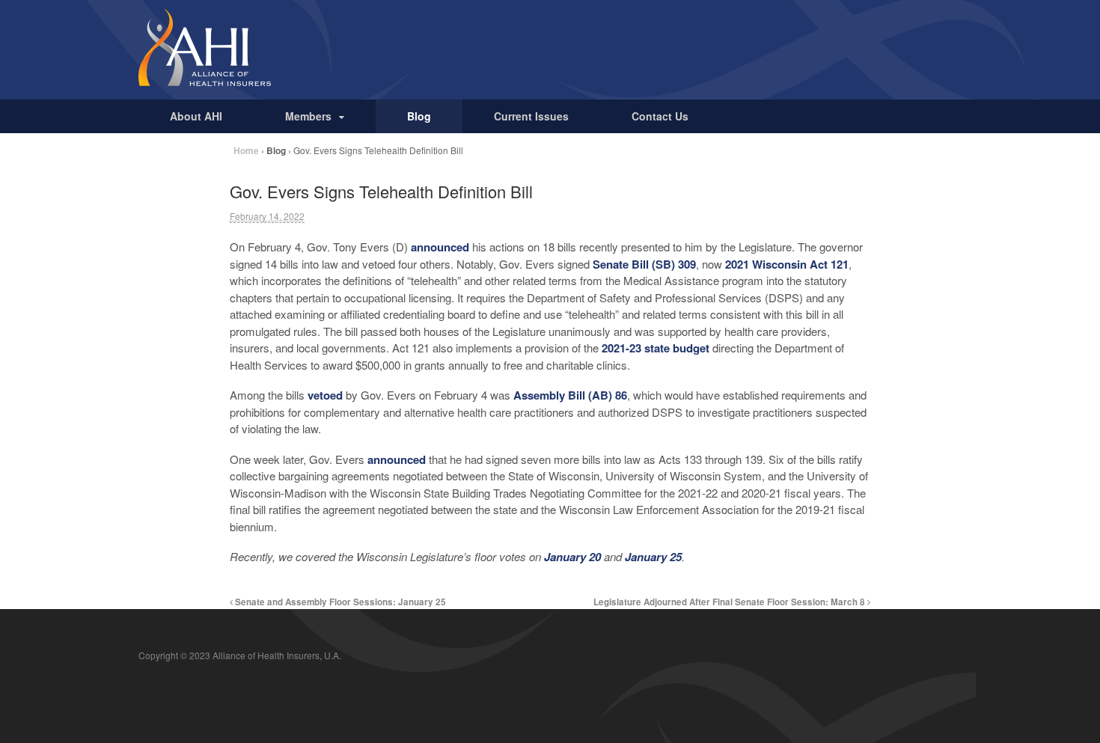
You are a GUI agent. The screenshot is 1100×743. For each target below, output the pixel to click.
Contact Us (660, 115)
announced (440, 247)
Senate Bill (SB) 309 (644, 264)
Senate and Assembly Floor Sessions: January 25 (339, 602)
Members (308, 115)
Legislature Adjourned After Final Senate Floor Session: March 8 (730, 602)
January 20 (572, 556)
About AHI (196, 115)
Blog (419, 115)
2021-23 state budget (655, 348)
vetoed (325, 395)
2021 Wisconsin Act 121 (787, 264)
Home (246, 150)
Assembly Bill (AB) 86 (570, 395)
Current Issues (531, 115)
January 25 (653, 556)
